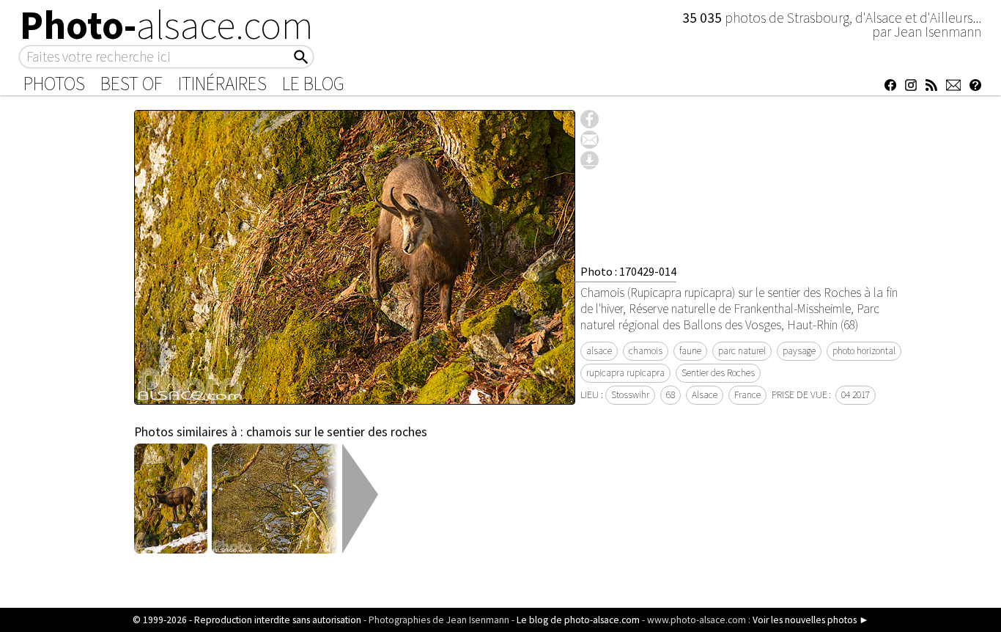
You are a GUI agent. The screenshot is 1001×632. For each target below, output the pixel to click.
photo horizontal (863, 351)
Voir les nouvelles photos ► (811, 620)
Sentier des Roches (718, 373)
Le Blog (313, 83)
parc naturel (742, 351)
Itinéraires (222, 83)
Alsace (704, 395)
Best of (131, 83)
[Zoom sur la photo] (355, 396)
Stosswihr (630, 395)
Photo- (167, 25)
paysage (799, 351)
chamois (645, 351)
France (747, 395)
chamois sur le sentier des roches (336, 432)
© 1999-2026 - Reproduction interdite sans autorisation (247, 620)
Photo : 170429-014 (628, 271)
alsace (599, 351)
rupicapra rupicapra (625, 373)
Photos (54, 83)
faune (690, 351)
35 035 (703, 17)
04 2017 (855, 395)
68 (670, 395)
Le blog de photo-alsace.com (578, 620)
